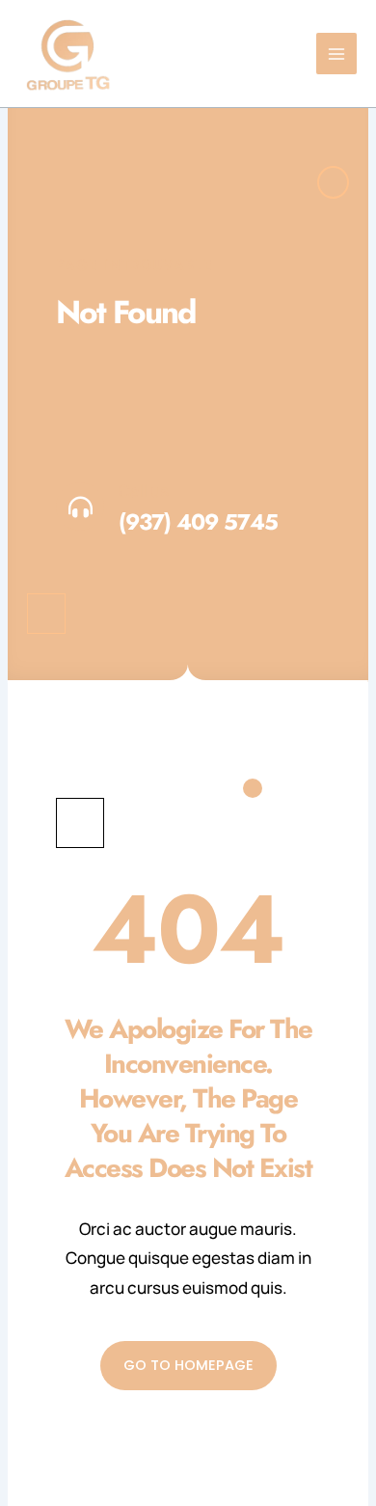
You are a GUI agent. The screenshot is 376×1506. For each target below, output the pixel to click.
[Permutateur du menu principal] (337, 53)
